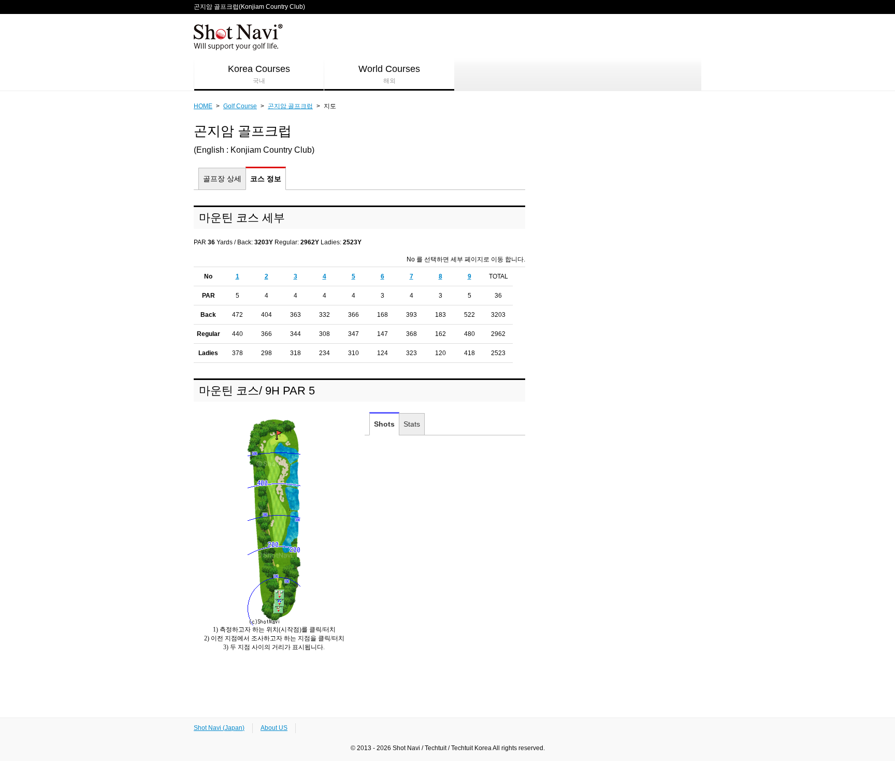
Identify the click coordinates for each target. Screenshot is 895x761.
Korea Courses (259, 74)
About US (274, 727)
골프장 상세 (222, 178)
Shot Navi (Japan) (219, 727)
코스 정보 (265, 178)
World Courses (389, 74)
